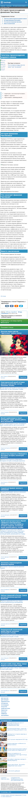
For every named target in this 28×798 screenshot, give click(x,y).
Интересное (4, 703)
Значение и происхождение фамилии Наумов (11, 563)
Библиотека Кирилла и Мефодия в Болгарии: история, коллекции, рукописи (14, 455)
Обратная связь (5, 779)
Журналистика (5, 701)
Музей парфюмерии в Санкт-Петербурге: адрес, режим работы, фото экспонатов (13, 419)
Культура (3, 378)
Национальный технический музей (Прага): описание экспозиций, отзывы (11, 631)
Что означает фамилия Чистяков (13, 22)
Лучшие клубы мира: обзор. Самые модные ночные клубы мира (14, 664)
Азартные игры (5, 708)
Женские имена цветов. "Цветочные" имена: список (11, 332)
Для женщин (4, 699)
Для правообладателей (17, 780)
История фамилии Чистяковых (12, 20)
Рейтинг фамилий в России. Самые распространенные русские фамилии (14, 596)
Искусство (4, 706)
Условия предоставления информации (11, 795)
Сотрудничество (15, 777)
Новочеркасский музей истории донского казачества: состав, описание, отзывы (13, 383)
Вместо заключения (9, 23)
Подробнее (23, 377)
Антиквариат (5, 705)
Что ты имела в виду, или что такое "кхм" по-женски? (16, 66)
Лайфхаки (4, 713)
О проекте (3, 777)
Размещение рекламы (17, 779)
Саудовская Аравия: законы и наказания (12, 489)
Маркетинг (4, 710)
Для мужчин (4, 698)
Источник (3, 296)
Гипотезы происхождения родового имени (15, 18)
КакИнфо (7, 2)
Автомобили (5, 715)
